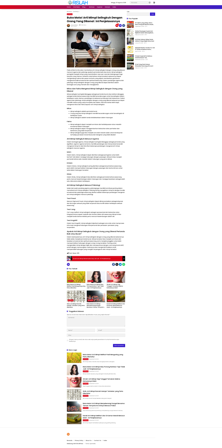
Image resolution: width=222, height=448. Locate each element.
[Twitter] (116, 264)
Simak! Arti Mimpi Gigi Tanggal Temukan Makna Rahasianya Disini (115, 286)
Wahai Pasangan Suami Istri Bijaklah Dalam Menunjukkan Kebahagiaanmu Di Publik (144, 32)
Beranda (69, 440)
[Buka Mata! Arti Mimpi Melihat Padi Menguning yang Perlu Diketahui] (76, 277)
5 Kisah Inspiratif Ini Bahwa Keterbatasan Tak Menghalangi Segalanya (143, 57)
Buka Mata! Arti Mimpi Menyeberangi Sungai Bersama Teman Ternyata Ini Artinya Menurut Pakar (96, 305)
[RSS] (68, 434)
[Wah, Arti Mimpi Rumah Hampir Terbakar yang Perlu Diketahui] (76, 296)
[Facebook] (113, 264)
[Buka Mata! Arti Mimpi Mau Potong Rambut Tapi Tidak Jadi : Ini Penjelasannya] (96, 277)
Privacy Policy (79, 440)
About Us (88, 440)
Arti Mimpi (69, 14)
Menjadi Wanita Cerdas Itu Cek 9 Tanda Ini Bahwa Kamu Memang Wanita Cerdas (145, 48)
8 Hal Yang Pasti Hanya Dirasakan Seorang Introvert (144, 65)
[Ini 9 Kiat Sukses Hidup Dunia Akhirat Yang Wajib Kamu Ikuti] (130, 41)
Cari (128, 11)
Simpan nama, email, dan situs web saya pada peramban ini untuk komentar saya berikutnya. (94, 340)
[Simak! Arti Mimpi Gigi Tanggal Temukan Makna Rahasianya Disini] (116, 277)
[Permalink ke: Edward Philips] (69, 25)
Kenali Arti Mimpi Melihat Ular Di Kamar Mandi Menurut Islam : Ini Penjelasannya (116, 305)
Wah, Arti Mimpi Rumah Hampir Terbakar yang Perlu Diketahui (76, 305)
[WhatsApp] (123, 264)
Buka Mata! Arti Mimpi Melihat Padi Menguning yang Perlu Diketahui (76, 286)
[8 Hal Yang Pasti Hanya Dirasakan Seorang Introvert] (130, 66)
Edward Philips (74, 25)
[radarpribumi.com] (78, 2)
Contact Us (97, 440)
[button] (149, 2)
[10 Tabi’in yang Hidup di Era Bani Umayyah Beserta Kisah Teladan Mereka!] (130, 24)
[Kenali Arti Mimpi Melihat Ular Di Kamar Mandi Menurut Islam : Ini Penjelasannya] (116, 296)
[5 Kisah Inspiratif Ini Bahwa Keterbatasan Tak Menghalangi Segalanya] (130, 57)
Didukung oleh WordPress (75, 443)
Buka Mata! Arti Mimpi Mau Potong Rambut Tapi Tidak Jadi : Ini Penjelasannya (95, 286)
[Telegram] (120, 264)
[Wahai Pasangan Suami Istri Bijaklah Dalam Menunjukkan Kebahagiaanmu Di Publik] (130, 32)
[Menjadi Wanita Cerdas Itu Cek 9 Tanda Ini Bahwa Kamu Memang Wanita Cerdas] (130, 49)
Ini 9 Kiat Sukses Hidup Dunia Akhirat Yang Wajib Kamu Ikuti (144, 40)
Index (105, 440)
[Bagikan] (123, 25)
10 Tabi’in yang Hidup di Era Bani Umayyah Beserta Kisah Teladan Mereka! (144, 23)
